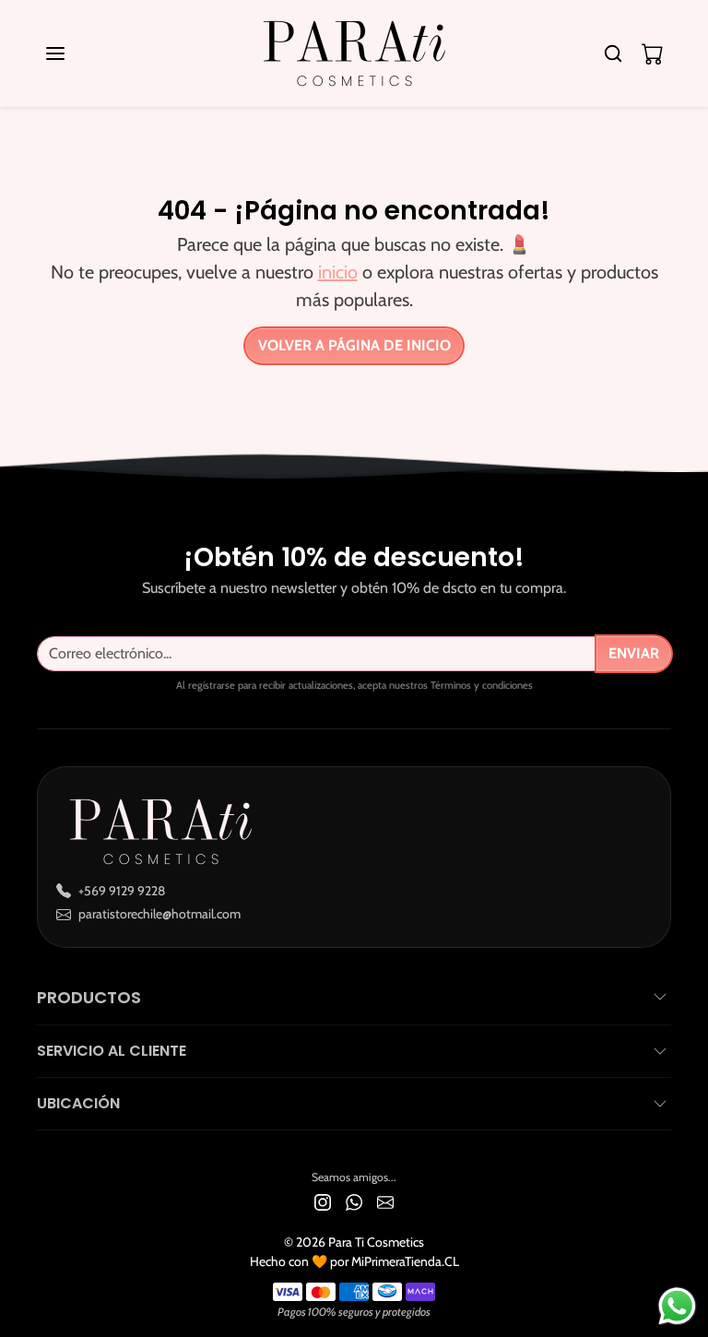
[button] (73, 53)
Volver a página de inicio (354, 345)
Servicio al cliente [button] (111, 1050)
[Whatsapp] (354, 1201)
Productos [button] (89, 997)
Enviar (633, 653)
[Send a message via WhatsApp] (677, 1306)
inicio (338, 272)
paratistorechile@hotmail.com (159, 913)
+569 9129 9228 (121, 890)
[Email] (385, 1201)
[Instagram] (322, 1201)
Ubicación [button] (78, 1103)
